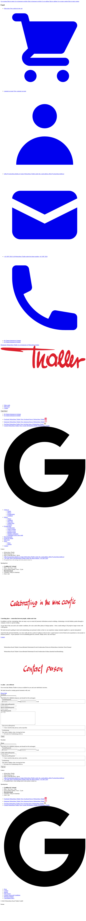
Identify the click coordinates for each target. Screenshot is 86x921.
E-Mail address (7, 704)
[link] (8, 1)
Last (37, 701)
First (19, 701)
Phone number (7, 707)
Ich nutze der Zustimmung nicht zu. (13, 734)
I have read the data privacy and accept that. (15, 727)
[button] (4, 411)
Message (6, 710)
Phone (2, 743)
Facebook (3, 694)
